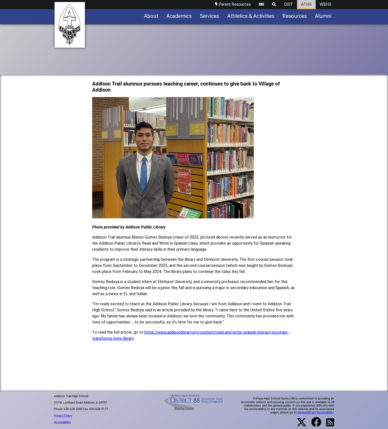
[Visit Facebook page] (313, 424)
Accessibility (62, 422)
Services (209, 16)
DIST (288, 4)
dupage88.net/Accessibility (315, 412)
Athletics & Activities (250, 16)
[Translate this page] (261, 4)
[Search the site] (274, 4)
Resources (295, 16)
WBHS (325, 4)
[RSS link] (328, 425)
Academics (179, 16)
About (151, 16)
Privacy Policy (63, 415)
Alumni (323, 16)
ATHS (306, 4)
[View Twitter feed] (299, 424)
